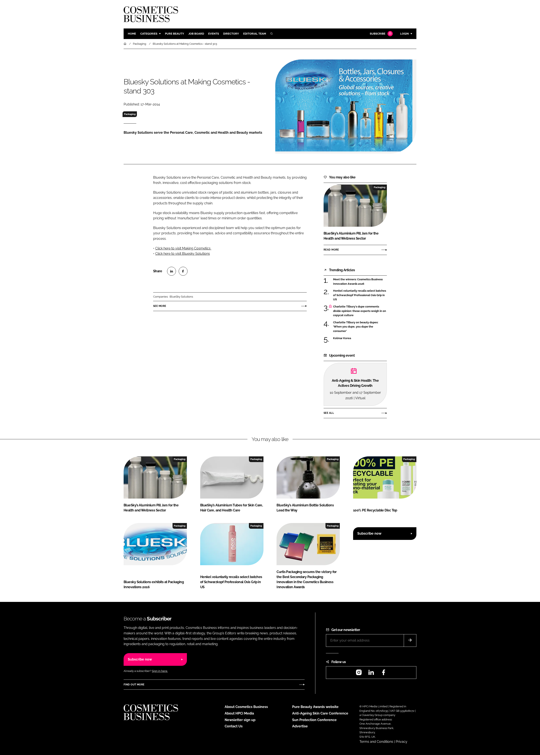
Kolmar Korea (360, 338)
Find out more (134, 684)
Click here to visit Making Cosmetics (183, 248)
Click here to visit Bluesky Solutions (182, 254)
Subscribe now (369, 533)
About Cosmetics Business (246, 707)
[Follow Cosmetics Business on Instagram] (358, 674)
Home (132, 33)
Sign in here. (160, 671)
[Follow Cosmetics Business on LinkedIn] (371, 674)
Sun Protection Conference (314, 720)
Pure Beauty (174, 33)
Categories (148, 33)
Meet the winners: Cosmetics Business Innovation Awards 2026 (360, 281)
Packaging (130, 114)
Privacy (401, 742)
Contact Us (234, 726)
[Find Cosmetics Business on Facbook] (383, 674)
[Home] (125, 43)
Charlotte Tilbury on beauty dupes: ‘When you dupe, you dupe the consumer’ (360, 326)
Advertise (300, 726)
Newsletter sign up (240, 720)
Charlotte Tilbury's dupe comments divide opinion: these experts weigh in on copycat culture (360, 311)
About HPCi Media (239, 713)
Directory (231, 33)
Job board (196, 33)
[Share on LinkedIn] (171, 271)
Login (404, 33)
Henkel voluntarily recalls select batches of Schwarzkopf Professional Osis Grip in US (360, 295)
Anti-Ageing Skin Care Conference (320, 713)
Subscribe (377, 33)
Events (213, 33)
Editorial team (254, 33)
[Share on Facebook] (183, 271)
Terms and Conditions (376, 742)
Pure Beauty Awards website (315, 707)
